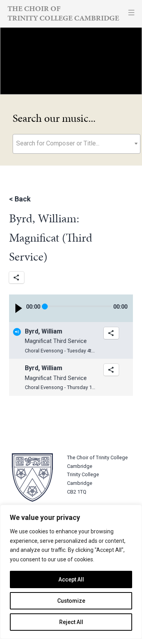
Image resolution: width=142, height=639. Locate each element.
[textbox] (76, 143)
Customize (71, 601)
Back (23, 199)
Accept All (71, 579)
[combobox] (76, 144)
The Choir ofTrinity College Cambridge (63, 13)
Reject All (71, 622)
